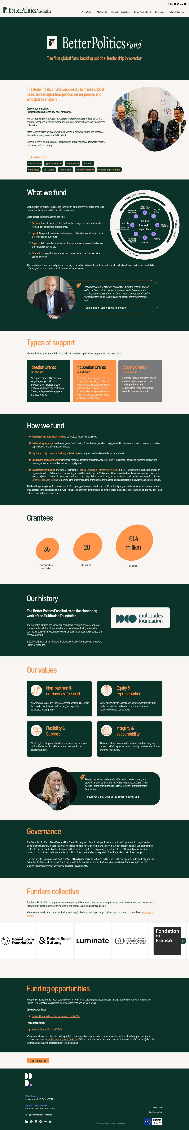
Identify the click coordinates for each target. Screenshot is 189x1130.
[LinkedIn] (168, 4)
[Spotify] (178, 4)
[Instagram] (171, 4)
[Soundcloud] (181, 4)
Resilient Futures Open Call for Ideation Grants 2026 (56, 1016)
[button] (86, 11)
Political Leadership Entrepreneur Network (99, 469)
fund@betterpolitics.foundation (62, 1039)
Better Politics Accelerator (44, 479)
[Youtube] (185, 4)
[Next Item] (183, 941)
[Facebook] (175, 4)
